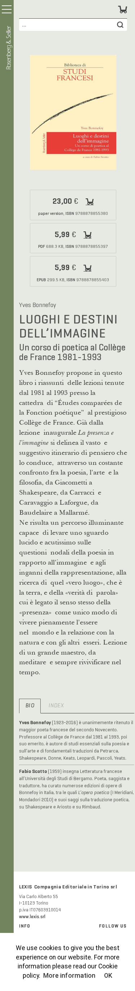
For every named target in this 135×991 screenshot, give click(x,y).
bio (30, 706)
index (56, 706)
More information (69, 975)
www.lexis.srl (32, 916)
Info (25, 926)
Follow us (113, 926)
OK (108, 975)
